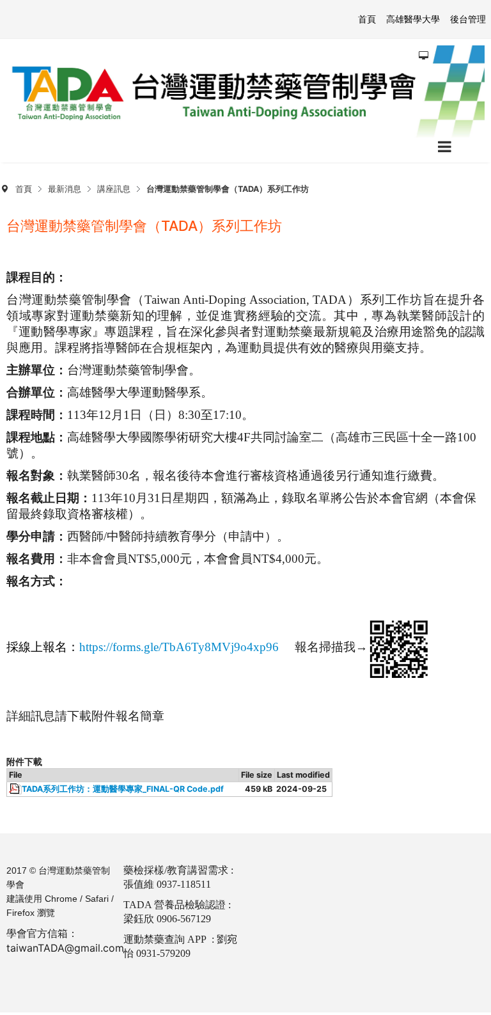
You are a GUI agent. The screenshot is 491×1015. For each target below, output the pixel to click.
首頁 (23, 189)
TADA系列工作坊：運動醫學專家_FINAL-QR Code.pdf (123, 789)
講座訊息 (113, 189)
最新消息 (64, 189)
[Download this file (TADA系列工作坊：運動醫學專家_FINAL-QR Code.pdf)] (15, 789)
